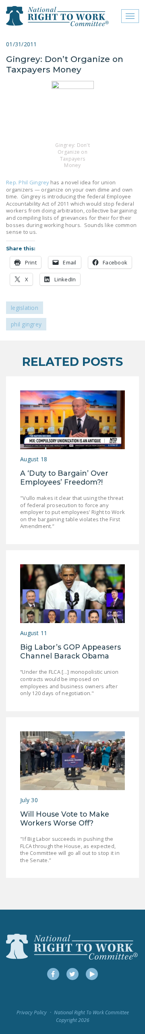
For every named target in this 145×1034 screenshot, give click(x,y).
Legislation (24, 308)
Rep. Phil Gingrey (27, 182)
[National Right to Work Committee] (58, 16)
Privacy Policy (32, 1012)
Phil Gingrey (26, 324)
